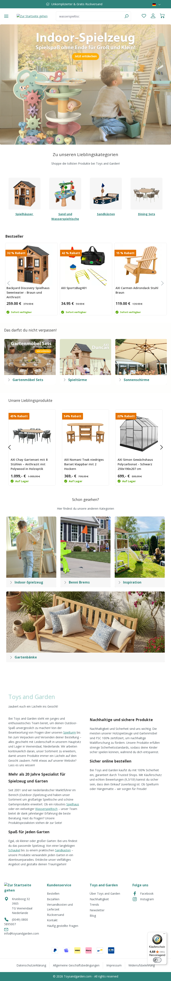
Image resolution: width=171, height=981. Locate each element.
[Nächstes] (161, 447)
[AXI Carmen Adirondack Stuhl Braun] (141, 265)
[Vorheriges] (9, 447)
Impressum (114, 965)
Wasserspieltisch (46, 809)
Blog (93, 916)
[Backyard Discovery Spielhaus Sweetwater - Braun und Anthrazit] (31, 265)
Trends (94, 904)
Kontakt (52, 920)
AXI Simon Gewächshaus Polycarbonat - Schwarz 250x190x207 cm (135, 464)
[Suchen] (126, 16)
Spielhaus (72, 804)
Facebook (146, 893)
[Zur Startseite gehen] (32, 16)
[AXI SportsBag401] (86, 265)
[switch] (157, 959)
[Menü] (6, 16)
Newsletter (97, 910)
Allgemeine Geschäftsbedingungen (76, 965)
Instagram (147, 899)
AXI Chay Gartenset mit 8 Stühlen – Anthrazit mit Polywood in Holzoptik (29, 464)
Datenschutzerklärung (31, 965)
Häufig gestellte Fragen (62, 926)
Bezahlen (53, 899)
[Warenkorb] (162, 16)
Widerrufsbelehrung (141, 965)
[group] (31, 279)
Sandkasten (63, 850)
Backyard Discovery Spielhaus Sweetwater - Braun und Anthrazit (27, 292)
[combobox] (89, 16)
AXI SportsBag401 (74, 288)
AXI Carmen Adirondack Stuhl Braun (137, 290)
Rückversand (55, 915)
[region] (85, 84)
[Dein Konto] (153, 16)
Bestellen (53, 893)
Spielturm (69, 732)
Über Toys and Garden (105, 893)
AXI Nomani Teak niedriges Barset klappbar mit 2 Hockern (84, 464)
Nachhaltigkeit (99, 899)
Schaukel (14, 850)
